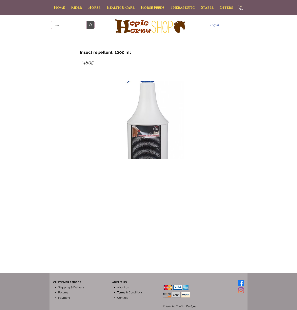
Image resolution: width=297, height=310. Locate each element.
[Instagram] (241, 290)
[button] (241, 7)
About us (123, 287)
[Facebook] (241, 283)
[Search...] (90, 25)
